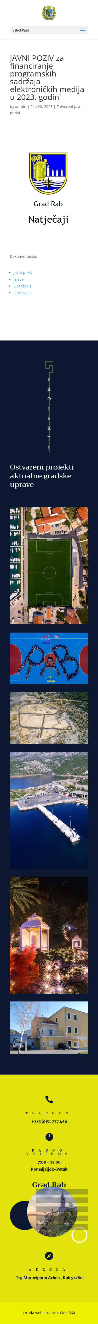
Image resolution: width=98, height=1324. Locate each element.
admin (20, 106)
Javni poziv (23, 272)
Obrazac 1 (22, 286)
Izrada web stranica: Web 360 (49, 1312)
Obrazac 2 (22, 292)
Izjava (19, 279)
